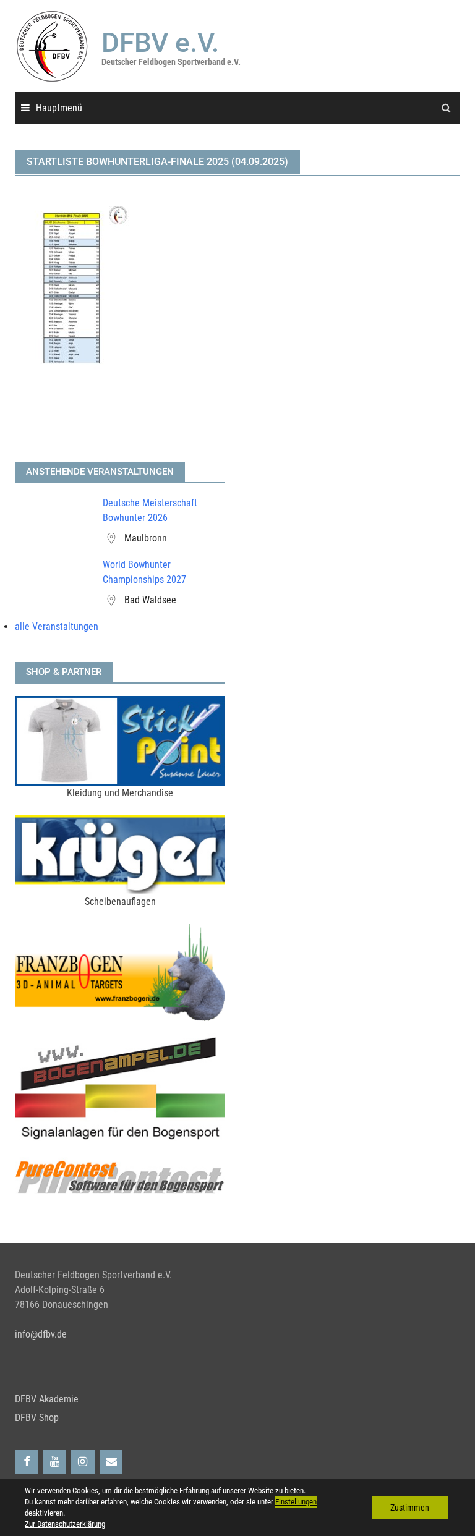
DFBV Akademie (47, 1399)
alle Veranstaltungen (56, 626)
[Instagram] (83, 1462)
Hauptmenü (59, 108)
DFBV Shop (37, 1418)
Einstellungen (296, 1501)
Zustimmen (409, 1508)
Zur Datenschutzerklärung (65, 1524)
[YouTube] (55, 1462)
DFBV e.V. (160, 43)
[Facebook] (26, 1462)
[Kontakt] (111, 1462)
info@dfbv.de (41, 1334)
